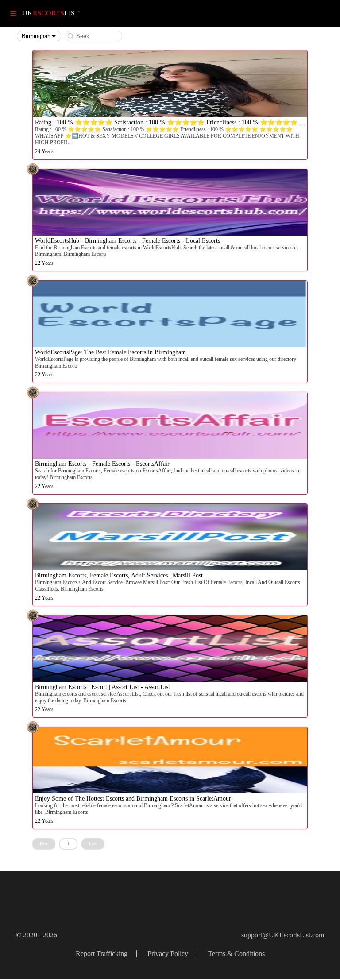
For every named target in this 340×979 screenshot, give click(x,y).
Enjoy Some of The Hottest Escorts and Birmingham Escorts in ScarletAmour (133, 798)
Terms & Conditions (236, 953)
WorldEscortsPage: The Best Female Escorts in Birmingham (110, 352)
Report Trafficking (102, 953)
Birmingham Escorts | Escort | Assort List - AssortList (102, 687)
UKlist (50, 13)
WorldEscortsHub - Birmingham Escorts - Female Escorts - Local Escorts (127, 240)
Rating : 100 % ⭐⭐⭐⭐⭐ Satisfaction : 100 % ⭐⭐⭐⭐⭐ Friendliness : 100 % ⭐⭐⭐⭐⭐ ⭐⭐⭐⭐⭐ (186, 122)
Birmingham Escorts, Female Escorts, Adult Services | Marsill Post (119, 575)
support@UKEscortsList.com (282, 935)
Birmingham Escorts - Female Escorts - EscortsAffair (102, 463)
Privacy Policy (167, 953)
